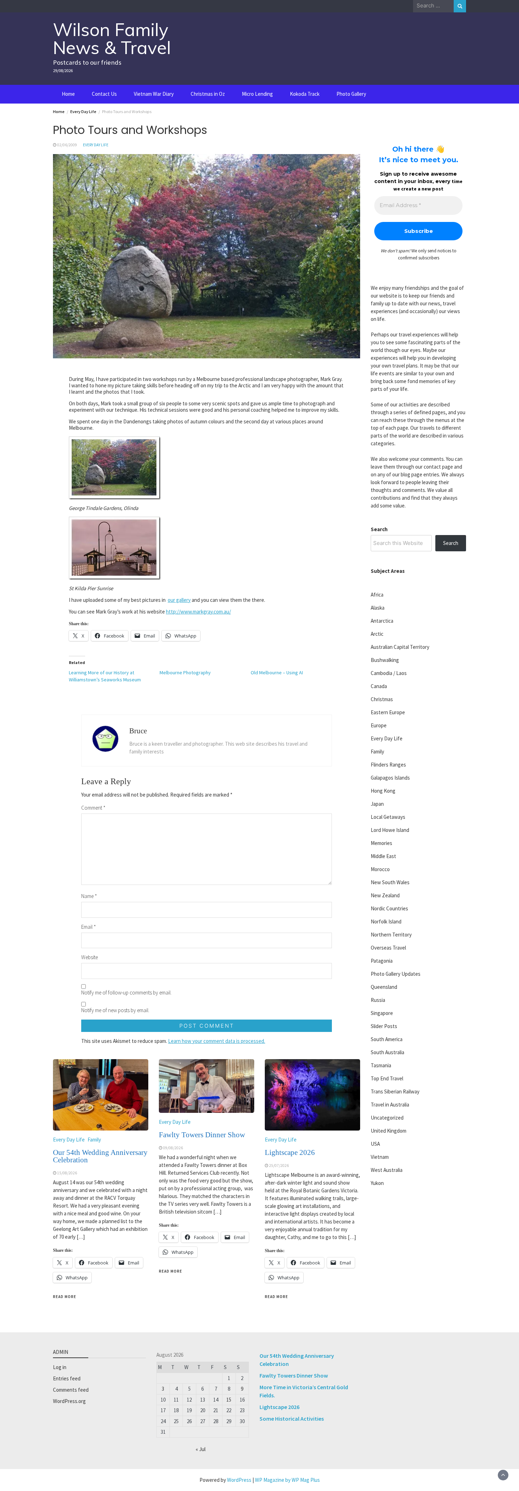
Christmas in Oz (208, 93)
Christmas (382, 699)
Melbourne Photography (185, 672)
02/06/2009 (67, 144)
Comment (93, 807)
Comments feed (71, 1389)
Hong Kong (383, 790)
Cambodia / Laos (389, 673)
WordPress (239, 1480)
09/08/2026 (173, 1147)
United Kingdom (388, 1130)
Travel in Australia (390, 1104)
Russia (378, 1000)
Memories (381, 843)
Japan (377, 803)
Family (94, 1139)
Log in (59, 1367)
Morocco (380, 869)
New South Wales (390, 882)
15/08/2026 (67, 1172)
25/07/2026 (279, 1165)
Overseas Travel (388, 947)
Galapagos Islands (390, 777)
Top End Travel (387, 1078)
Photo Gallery (351, 93)
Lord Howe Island (390, 830)
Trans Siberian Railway (395, 1091)
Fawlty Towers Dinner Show (202, 1135)
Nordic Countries (389, 908)
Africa (377, 594)
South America (386, 1039)
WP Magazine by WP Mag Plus (287, 1480)
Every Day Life (95, 144)
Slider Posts (384, 1026)
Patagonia (382, 960)
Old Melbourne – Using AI (277, 672)
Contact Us (104, 93)
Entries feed (66, 1378)
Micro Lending (257, 93)
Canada (379, 686)
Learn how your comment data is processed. (216, 1041)
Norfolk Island (386, 921)
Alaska (377, 607)
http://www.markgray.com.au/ (198, 611)
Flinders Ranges (388, 764)
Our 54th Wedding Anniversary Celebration (100, 1156)
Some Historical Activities (292, 1418)
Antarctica (382, 620)
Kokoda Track (305, 93)
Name (89, 896)
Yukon (377, 1183)
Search (379, 529)
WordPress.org (69, 1401)
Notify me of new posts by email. (115, 1010)
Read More (64, 1296)
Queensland (384, 987)
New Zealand (385, 895)
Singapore (382, 1013)
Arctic (377, 633)
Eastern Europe (388, 712)
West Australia (386, 1170)
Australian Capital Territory (400, 647)
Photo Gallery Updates (395, 973)
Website (89, 957)
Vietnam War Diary (154, 93)
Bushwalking (385, 660)
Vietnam (380, 1157)
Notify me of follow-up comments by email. (126, 992)
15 (228, 1399)
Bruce (138, 731)
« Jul (200, 1449)
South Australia (387, 1052)
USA (375, 1143)
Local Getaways (388, 817)
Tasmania (381, 1065)
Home (68, 93)
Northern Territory (391, 934)
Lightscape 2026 (290, 1152)
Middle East (383, 856)
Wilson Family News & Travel (112, 38)
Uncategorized (387, 1117)
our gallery (179, 600)
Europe (379, 725)
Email (88, 926)
